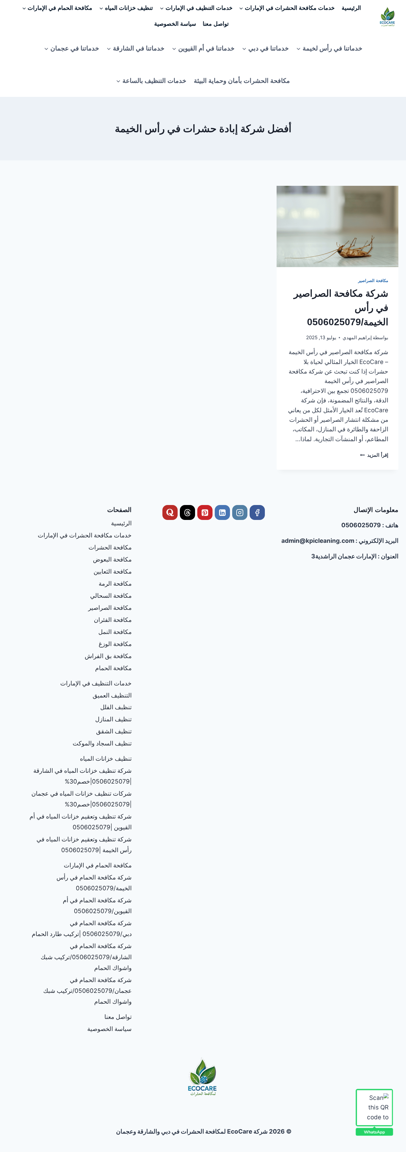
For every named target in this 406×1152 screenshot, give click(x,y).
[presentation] (337, 226)
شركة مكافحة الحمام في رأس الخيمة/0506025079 (94, 883)
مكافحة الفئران (113, 619)
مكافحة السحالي (111, 595)
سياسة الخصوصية (175, 24)
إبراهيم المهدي (357, 337)
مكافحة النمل (115, 632)
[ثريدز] (187, 512)
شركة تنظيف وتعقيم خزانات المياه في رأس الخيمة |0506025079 (84, 845)
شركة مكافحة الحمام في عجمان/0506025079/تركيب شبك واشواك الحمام (87, 990)
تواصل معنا (216, 24)
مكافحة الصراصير (373, 280)
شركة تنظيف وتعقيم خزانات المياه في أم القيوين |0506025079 (80, 822)
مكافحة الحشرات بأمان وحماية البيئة (242, 80)
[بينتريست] (205, 512)
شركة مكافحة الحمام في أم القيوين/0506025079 (97, 906)
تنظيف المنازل (113, 719)
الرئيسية (351, 8)
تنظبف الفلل (116, 707)
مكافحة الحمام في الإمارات (98, 865)
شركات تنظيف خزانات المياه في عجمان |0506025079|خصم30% (81, 799)
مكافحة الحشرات (110, 547)
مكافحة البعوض (112, 559)
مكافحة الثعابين (113, 571)
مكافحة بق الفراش (108, 656)
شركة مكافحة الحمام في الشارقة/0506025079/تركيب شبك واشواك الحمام (86, 956)
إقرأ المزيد (374, 455)
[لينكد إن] (222, 512)
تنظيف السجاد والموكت (102, 743)
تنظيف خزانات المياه (106, 758)
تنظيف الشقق (114, 731)
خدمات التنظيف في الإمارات (96, 683)
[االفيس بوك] (257, 512)
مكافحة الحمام (113, 668)
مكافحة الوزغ (115, 644)
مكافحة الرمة (115, 583)
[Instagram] (239, 512)
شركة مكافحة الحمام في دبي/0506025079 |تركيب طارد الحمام (82, 929)
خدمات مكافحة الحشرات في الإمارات (85, 535)
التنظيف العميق (112, 695)
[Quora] (170, 512)
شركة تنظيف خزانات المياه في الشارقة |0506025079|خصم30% (82, 776)
